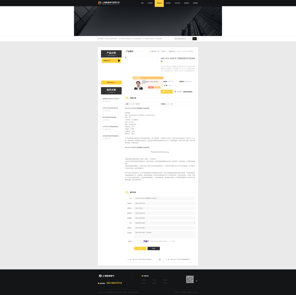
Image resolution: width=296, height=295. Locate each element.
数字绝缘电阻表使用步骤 (109, 117)
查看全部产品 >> (111, 82)
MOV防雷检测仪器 (137, 38)
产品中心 (159, 3)
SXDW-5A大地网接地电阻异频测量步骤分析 (115, 126)
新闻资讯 (168, 3)
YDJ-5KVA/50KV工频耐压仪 (124, 38)
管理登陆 (189, 292)
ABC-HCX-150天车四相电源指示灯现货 (181, 259)
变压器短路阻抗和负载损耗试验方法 (112, 136)
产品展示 (163, 51)
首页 (142, 3)
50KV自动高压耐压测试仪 (111, 38)
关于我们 (150, 3)
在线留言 (186, 3)
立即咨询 (167, 91)
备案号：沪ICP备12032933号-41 (131, 292)
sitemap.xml (195, 292)
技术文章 (177, 3)
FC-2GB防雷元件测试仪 (148, 38)
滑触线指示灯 (107, 60)
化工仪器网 (183, 292)
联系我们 (195, 3)
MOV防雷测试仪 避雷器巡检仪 (162, 38)
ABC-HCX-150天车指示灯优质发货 (142, 259)
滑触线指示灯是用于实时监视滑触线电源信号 (115, 98)
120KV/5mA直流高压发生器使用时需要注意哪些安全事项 (118, 108)
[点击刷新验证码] (146, 241)
